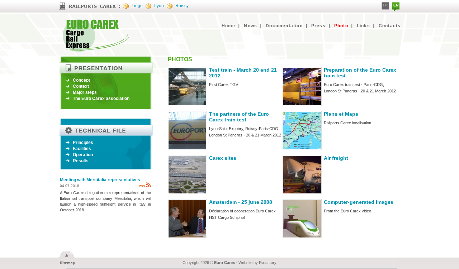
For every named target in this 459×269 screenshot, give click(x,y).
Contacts (390, 25)
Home (229, 25)
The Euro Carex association (101, 98)
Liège (137, 5)
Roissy (182, 5)
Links (363, 25)
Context (81, 86)
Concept (81, 80)
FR (385, 5)
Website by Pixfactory (257, 262)
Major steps (85, 92)
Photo (341, 25)
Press (318, 25)
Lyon (159, 5)
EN (395, 5)
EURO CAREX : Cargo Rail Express (96, 35)
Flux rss (145, 184)
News (250, 25)
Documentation (284, 25)
